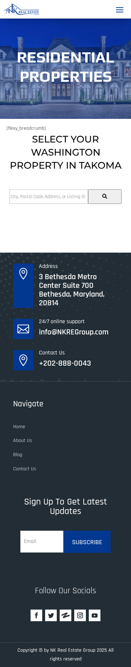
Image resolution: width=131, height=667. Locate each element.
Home (19, 426)
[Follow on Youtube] (94, 615)
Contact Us (24, 469)
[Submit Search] (105, 196)
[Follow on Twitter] (51, 615)
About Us (22, 440)
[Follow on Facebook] (36, 615)
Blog (17, 454)
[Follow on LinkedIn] (65, 615)
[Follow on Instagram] (80, 615)
